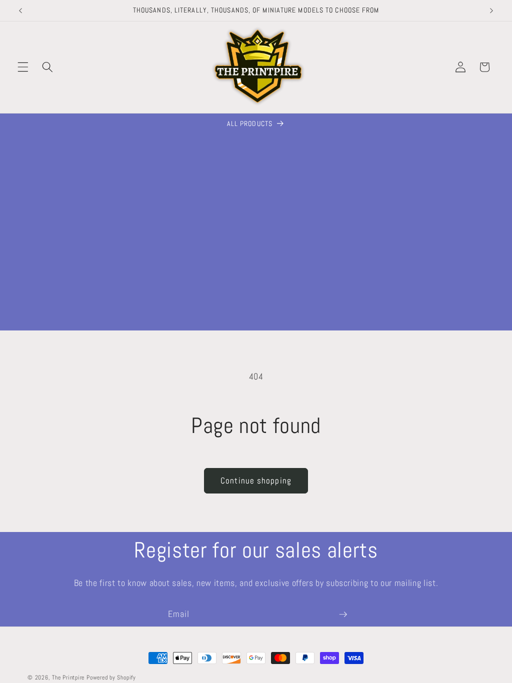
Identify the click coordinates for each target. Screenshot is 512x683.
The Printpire (68, 678)
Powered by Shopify (111, 678)
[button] (23, 67)
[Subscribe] (343, 614)
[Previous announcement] (21, 10)
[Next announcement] (491, 10)
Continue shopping (256, 481)
